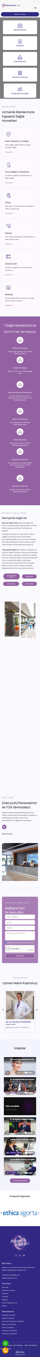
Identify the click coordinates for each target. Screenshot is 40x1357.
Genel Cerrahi (11, 263)
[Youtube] (24, 1255)
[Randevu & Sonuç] (20, 73)
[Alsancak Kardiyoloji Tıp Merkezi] (20, 384)
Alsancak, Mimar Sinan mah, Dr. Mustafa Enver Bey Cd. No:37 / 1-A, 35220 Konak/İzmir (20, 398)
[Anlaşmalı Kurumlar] (20, 88)
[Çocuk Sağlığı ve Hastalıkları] (8, 164)
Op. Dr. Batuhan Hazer (15, 1022)
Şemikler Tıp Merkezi (20, 486)
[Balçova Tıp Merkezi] (20, 411)
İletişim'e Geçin (7, 834)
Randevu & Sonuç (20, 77)
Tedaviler (20, 45)
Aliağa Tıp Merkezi (20, 368)
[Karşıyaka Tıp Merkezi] (20, 451)
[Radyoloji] (8, 287)
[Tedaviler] (20, 41)
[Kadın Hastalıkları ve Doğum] (8, 134)
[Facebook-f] (20, 1255)
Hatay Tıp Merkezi (20, 440)
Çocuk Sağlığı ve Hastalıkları (17, 172)
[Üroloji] (8, 195)
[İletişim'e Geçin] (4, 827)
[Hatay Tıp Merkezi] (20, 431)
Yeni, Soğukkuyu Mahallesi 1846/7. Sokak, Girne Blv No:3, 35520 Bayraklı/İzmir (20, 465)
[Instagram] (16, 1255)
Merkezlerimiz (20, 29)
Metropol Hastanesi (20, 348)
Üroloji (8, 202)
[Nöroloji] (8, 226)
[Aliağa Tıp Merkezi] (20, 360)
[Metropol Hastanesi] (20, 340)
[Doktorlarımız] (20, 57)
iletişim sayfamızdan (9, 1270)
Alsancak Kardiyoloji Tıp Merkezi (20, 392)
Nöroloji (8, 233)
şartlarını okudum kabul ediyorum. (20, 943)
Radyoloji (9, 294)
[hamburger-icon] (35, 2)
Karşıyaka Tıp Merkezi (20, 459)
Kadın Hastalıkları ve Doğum (17, 141)
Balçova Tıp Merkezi (20, 419)
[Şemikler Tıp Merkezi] (20, 478)
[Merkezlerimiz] (20, 25)
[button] (3, 1010)
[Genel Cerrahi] (8, 256)
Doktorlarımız (20, 61)
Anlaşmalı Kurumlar (20, 93)
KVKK (9, 943)
